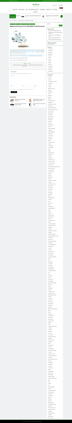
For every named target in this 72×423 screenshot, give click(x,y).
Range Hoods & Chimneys (52, 336)
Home (27, 9)
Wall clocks (49, 397)
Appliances (49, 90)
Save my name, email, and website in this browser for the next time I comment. (22, 89)
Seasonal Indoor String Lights (52, 350)
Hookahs (49, 258)
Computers (49, 156)
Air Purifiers (49, 86)
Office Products (50, 317)
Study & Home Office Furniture (52, 378)
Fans (49, 201)
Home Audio (50, 248)
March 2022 (50, 64)
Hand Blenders (50, 227)
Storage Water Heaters (51, 376)
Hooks (49, 260)
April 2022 (49, 62)
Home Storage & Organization (52, 256)
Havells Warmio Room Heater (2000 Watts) (41, 15)
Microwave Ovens (50, 303)
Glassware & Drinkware (51, 220)
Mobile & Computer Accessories (52, 308)
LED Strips (49, 289)
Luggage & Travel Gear (51, 293)
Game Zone (50, 213)
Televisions (49, 388)
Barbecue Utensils (50, 112)
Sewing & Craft (50, 357)
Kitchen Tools (50, 284)
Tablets (49, 381)
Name (11, 85)
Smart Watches (50, 364)
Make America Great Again (33, 9)
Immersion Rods (50, 263)
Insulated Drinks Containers (52, 270)
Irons (49, 272)
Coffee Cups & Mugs (51, 152)
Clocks (49, 149)
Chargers (49, 140)
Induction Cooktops (51, 267)
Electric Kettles (50, 194)
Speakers (49, 369)
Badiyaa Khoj (15, 9)
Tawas (49, 385)
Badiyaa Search (21, 9)
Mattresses (49, 296)
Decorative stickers (51, 171)
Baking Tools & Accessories (52, 104)
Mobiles (49, 310)
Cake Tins (49, 126)
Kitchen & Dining (50, 279)
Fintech (49, 204)
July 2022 (49, 57)
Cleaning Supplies (50, 147)
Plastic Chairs (50, 331)
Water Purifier (50, 411)
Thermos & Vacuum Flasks (52, 390)
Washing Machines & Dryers (52, 404)
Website (35, 85)
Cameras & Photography (51, 128)
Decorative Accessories (51, 168)
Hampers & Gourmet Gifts (51, 225)
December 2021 (50, 66)
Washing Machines (50, 402)
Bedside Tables (50, 119)
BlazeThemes (40, 421)
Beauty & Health (50, 116)
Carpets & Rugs (50, 133)
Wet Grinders (50, 414)
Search (49, 23)
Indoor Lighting (50, 265)
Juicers (49, 274)
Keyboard (49, 277)
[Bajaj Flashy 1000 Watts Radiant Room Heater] (50, 16)
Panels (49, 324)
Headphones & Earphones (51, 234)
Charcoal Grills (50, 138)
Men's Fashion (50, 300)
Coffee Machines (50, 154)
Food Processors (50, 206)
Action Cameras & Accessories (52, 81)
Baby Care (49, 97)
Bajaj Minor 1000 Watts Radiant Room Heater (54, 30)
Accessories (50, 76)
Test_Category (54, 9)
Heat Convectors (50, 239)
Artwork (49, 93)
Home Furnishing (50, 253)
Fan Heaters (50, 199)
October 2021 (50, 69)
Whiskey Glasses (50, 416)
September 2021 (50, 71)
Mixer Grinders (50, 305)
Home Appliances (50, 246)
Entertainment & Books (51, 197)
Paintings (49, 322)
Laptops (49, 286)
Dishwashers (50, 182)
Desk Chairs (50, 175)
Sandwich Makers (50, 345)
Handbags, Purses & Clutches (52, 230)
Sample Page (48, 9)
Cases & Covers (50, 135)
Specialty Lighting (50, 371)
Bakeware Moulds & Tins (51, 100)
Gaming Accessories (51, 215)
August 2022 (50, 55)
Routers (49, 343)
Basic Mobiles (50, 114)
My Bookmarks (42, 9)
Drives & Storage (50, 185)
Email (23, 85)
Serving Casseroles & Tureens (52, 355)
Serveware (49, 352)
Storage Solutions (50, 374)
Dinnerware (49, 178)
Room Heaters (50, 341)
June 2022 (49, 59)
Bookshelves (50, 121)
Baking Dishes (50, 102)
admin (16, 101)
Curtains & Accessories (51, 161)
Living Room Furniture (51, 291)
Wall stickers (50, 400)
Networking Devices (51, 315)
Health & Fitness (50, 237)
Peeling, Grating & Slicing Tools (52, 326)
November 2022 (50, 50)
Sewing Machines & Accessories (52, 359)
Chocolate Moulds (50, 145)
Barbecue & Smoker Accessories (52, 109)
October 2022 (50, 52)
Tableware (49, 383)
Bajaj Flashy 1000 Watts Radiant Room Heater (59, 15)
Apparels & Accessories (51, 88)
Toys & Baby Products (51, 392)
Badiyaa (36, 4)
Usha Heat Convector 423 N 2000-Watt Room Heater (21, 15)
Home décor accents (51, 251)
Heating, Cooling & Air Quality (52, 241)
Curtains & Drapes (50, 164)
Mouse (49, 312)
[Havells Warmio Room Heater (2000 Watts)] (32, 16)
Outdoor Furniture (50, 319)
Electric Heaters (50, 192)
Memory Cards (50, 298)
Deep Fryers (50, 173)
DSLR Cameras (50, 187)
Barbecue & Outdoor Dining (52, 107)
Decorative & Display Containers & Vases (54, 166)
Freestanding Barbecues (51, 208)
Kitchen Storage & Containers (52, 282)
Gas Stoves (50, 218)
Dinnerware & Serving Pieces (52, 180)
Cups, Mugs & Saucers (51, 159)
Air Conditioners (50, 83)
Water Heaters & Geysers (51, 407)
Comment (12, 75)
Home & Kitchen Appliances (52, 244)
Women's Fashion (50, 418)
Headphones (50, 232)
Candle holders (50, 130)
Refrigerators (50, 338)
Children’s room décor (51, 142)
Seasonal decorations (51, 348)
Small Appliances (50, 362)
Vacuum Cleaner (50, 395)
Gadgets (49, 211)
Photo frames (50, 329)
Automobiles (50, 95)
